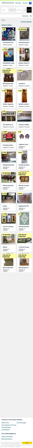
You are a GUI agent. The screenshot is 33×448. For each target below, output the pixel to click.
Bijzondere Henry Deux (10, 83)
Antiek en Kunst (6, 25)
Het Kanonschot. (24, 42)
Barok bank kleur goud (10, 267)
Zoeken (29, 10)
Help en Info (5, 423)
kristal (5, 206)
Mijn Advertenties (6, 439)
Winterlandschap (8, 165)
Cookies (18, 446)
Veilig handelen (6, 427)
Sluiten (27, 442)
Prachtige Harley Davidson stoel (13, 145)
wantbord (22, 83)
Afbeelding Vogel (8, 63)
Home (3, 20)
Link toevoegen (21, 423)
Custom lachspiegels (10, 226)
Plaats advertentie (7, 436)
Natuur (5, 247)
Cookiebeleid (5, 430)
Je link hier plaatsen (26, 22)
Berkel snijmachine (9, 185)
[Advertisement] (16, 346)
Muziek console (24, 185)
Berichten (18, 3)
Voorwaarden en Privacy (8, 425)
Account (25, 3)
